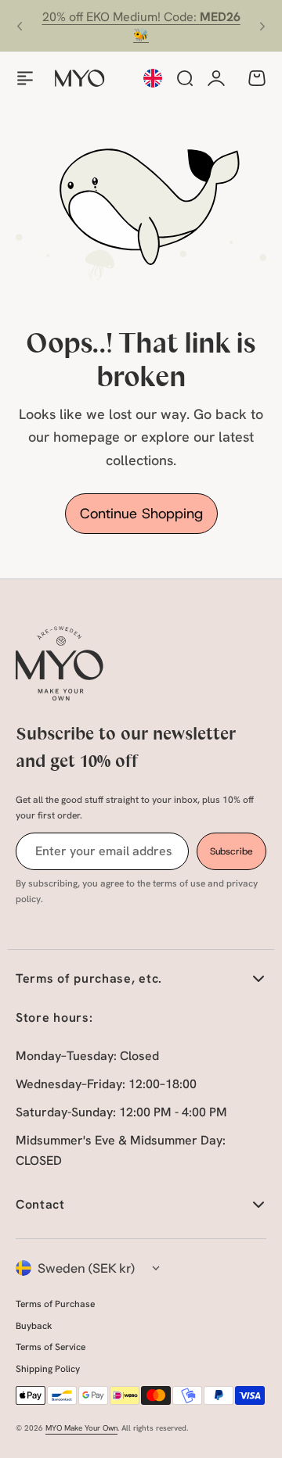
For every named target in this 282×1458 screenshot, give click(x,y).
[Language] (153, 78)
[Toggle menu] (25, 78)
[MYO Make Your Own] (80, 78)
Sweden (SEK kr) (87, 1268)
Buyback (34, 1326)
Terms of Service (50, 1347)
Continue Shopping (141, 513)
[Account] (216, 78)
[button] (19, 26)
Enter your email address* (104, 851)
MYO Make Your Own (81, 1428)
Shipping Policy (48, 1369)
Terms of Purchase (55, 1304)
